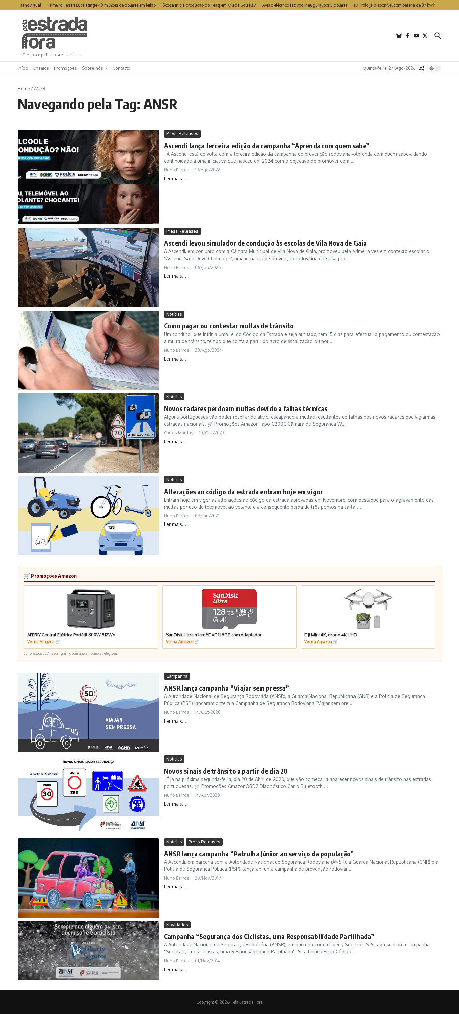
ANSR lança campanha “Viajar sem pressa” (226, 688)
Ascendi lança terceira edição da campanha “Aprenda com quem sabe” (266, 145)
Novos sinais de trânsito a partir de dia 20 (226, 771)
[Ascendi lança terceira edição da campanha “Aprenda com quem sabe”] (88, 177)
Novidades (177, 924)
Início (23, 68)
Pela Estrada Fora (55, 32)
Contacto (121, 68)
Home (24, 88)
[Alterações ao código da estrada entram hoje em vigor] (88, 515)
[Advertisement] (229, 36)
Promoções (65, 68)
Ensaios (41, 68)
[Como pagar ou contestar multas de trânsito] (88, 350)
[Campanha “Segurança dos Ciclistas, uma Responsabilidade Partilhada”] (88, 950)
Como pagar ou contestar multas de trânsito (229, 325)
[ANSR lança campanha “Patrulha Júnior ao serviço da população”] (88, 878)
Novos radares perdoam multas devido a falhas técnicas (246, 408)
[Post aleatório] (421, 68)
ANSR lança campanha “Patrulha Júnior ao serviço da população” (259, 853)
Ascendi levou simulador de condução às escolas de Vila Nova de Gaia (265, 243)
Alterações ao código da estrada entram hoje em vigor (243, 491)
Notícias (174, 314)
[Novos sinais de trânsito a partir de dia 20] (88, 795)
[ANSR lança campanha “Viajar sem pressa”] (88, 712)
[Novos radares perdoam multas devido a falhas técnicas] (88, 433)
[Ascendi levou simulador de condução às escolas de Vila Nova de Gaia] (88, 267)
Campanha (176, 676)
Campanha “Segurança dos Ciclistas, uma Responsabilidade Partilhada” (269, 936)
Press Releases (182, 133)
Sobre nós (92, 68)
